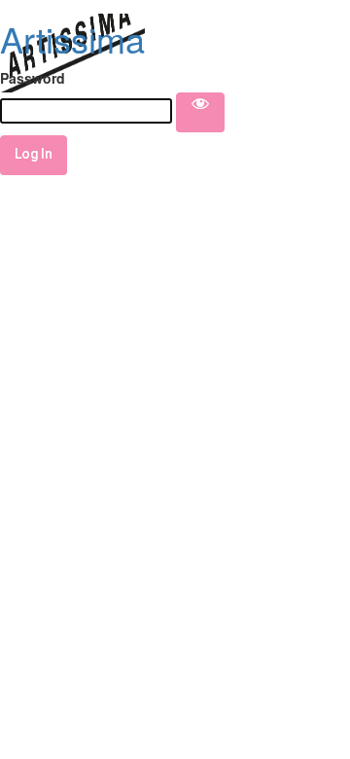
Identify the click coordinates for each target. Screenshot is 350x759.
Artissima (72, 38)
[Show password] (200, 111)
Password (32, 78)
